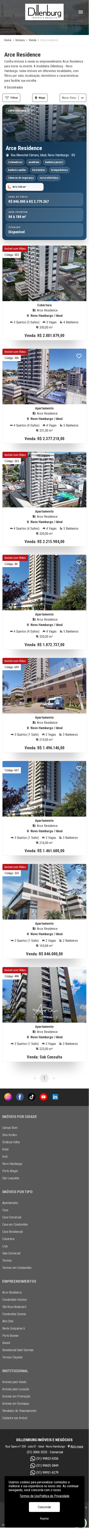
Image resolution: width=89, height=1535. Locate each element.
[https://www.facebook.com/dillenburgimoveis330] (20, 1097)
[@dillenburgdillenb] (32, 1097)
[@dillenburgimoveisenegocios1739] (43, 1097)
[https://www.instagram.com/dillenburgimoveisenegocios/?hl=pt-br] (8, 1097)
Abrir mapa (76, 1446)
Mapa (42, 97)
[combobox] (62, 98)
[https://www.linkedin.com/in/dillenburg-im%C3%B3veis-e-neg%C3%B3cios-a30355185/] (55, 1097)
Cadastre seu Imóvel (14, 1418)
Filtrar (14, 97)
